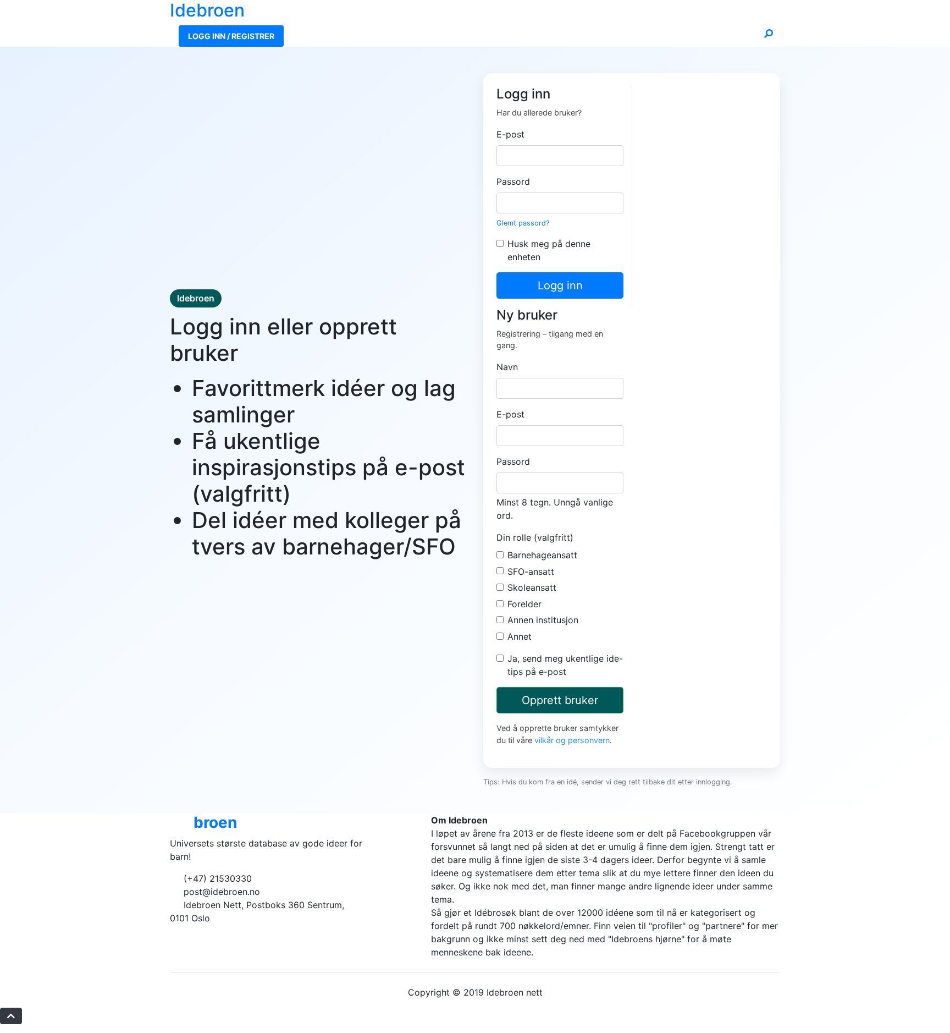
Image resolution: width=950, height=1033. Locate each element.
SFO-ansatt (530, 571)
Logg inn (560, 285)
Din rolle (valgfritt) (534, 537)
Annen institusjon (542, 619)
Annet (519, 636)
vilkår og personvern (572, 740)
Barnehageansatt (542, 555)
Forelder (524, 603)
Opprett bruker (560, 700)
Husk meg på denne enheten (548, 250)
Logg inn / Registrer (231, 36)
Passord (513, 181)
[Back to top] (11, 1016)
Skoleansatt (531, 587)
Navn (507, 366)
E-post (510, 134)
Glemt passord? (522, 223)
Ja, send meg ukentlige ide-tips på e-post (565, 665)
